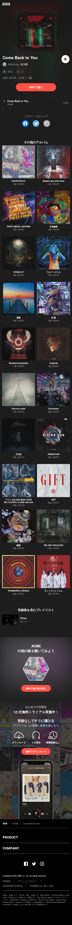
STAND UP (18, 272)
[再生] (65, 59)
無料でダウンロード (36, 751)
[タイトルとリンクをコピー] (46, 123)
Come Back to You (31, 823)
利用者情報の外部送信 (13, 885)
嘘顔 (19, 545)
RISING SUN (53, 454)
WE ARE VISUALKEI (53, 545)
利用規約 (7, 880)
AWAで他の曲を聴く (36, 688)
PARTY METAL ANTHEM (18, 226)
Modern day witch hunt (53, 180)
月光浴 (19, 454)
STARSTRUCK (18, 180)
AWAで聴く (36, 87)
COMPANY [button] (11, 848)
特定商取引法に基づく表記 (42, 885)
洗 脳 (53, 317)
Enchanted (53, 408)
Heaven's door (18, 408)
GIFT (53, 499)
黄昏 (19, 317)
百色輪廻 (54, 226)
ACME (24, 64)
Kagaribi (54, 363)
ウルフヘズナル (54, 272)
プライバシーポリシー (28, 880)
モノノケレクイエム (54, 590)
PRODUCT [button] (10, 837)
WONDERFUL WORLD (18, 590)
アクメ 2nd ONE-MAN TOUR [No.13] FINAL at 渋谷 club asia (18, 501)
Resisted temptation (18, 363)
